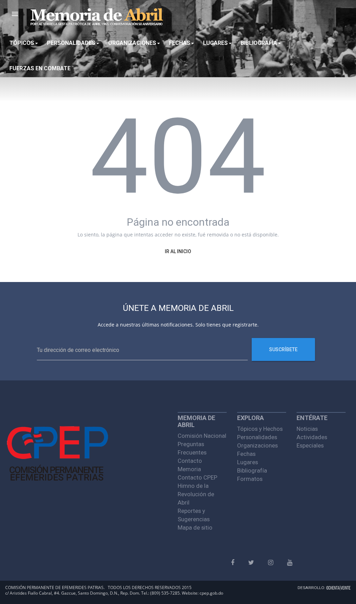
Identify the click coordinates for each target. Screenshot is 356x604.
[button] (15, 14)
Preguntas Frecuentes (192, 448)
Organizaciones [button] (132, 43)
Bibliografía (252, 470)
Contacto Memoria (190, 465)
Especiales (310, 445)
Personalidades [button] (71, 43)
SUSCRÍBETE (283, 349)
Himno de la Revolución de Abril (196, 494)
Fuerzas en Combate (40, 68)
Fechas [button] (179, 43)
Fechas (246, 453)
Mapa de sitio (195, 527)
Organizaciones (257, 445)
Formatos (249, 478)
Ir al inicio (178, 251)
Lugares (247, 462)
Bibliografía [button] (259, 43)
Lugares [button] (215, 43)
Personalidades (257, 437)
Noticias (307, 428)
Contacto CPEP (197, 477)
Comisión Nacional (202, 435)
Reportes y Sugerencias (194, 515)
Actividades (312, 437)
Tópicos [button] (21, 43)
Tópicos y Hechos (260, 428)
